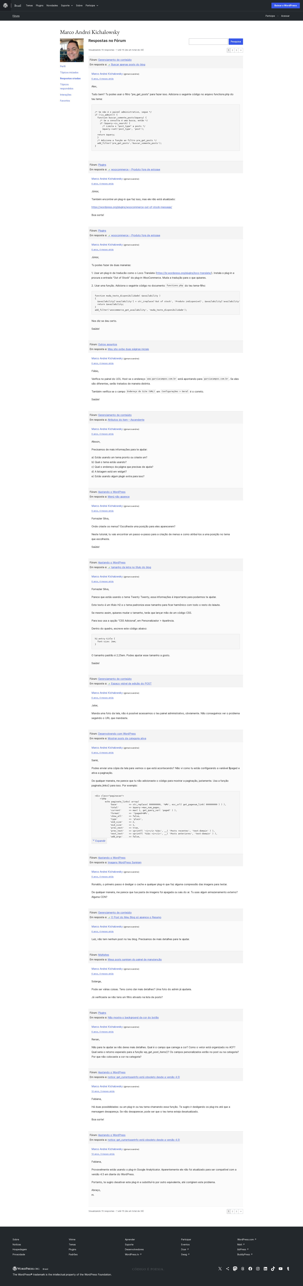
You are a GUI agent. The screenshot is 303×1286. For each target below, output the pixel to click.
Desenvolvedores (134, 1249)
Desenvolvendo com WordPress (117, 733)
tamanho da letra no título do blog (131, 567)
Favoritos (65, 100)
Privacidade (19, 1254)
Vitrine (72, 1239)
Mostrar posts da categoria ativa (127, 738)
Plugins (102, 164)
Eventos (185, 1244)
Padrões (73, 1254)
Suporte (129, 1244)
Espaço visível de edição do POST (131, 683)
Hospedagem (20, 1249)
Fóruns (16, 15)
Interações (65, 94)
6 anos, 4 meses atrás (103, 79)
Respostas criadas (70, 78)
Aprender (130, 1239)
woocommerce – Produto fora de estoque (135, 169)
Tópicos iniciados (69, 72)
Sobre (16, 1239)
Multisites (103, 954)
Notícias (17, 1244)
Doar (185, 1249)
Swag (185, 1254)
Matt (241, 1244)
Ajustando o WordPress (111, 491)
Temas (72, 1244)
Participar (186, 1239)
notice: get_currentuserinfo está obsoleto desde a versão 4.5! (144, 1077)
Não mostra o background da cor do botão (133, 1017)
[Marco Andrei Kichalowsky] (72, 50)
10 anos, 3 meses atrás (103, 1091)
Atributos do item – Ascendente (126, 419)
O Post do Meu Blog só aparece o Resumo (136, 917)
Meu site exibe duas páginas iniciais (128, 349)
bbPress (243, 1249)
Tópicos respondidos (66, 86)
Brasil (45, 1269)
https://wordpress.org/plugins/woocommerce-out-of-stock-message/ (132, 207)
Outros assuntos (107, 344)
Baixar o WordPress (285, 5)
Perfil (62, 66)
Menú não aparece (119, 496)
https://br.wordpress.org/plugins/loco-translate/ (184, 273)
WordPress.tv (133, 1254)
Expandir (100, 840)
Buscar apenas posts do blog (128, 64)
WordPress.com (246, 1239)
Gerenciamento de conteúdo (115, 59)
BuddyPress (245, 1254)
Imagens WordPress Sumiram (124, 862)
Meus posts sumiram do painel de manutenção (135, 959)
